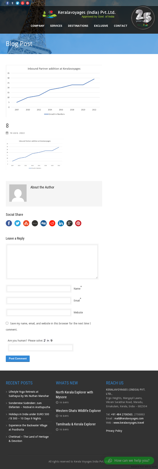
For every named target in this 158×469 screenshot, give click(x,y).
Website (78, 312)
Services (56, 25)
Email (77, 300)
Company (37, 25)
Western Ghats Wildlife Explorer (78, 410)
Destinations (78, 25)
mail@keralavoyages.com (129, 418)
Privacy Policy (114, 430)
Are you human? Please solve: (26, 340)
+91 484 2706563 (122, 414)
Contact (120, 25)
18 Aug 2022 (17, 133)
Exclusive (101, 25)
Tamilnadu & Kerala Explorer (76, 424)
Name (77, 288)
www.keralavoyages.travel (128, 422)
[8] (54, 91)
